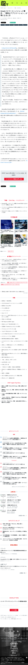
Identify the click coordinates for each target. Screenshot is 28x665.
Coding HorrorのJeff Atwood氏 (9, 48)
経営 (8, 282)
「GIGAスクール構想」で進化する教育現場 (11, 367)
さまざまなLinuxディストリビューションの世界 (12, 303)
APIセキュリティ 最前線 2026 (8, 378)
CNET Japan (13, 618)
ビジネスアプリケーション (10, 284)
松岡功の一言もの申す (6, 305)
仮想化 (2, 284)
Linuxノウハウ (5, 313)
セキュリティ (10, 251)
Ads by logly (25, 292)
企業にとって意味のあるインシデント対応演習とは (13, 344)
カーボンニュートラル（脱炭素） (9, 336)
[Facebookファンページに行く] (10, 631)
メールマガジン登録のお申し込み (14, 179)
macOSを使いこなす (6, 362)
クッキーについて (14, 648)
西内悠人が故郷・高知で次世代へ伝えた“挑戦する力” (13, 291)
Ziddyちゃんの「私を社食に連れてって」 (10, 324)
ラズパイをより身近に (6, 347)
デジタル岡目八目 (5, 308)
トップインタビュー (6, 310)
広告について (14, 650)
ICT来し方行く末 (5, 364)
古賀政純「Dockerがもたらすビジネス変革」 (11, 326)
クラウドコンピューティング (21, 282)
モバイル (17, 284)
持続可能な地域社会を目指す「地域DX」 (10, 338)
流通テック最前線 (5, 373)
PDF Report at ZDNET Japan (8, 321)
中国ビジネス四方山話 (6, 319)
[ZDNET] (4, 3)
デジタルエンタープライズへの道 (9, 328)
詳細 (23, 662)
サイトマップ (14, 655)
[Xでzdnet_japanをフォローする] (14, 631)
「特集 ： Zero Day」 (9, 200)
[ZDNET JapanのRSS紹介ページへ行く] (17, 631)
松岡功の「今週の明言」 (7, 300)
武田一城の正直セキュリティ (8, 357)
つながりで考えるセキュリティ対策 (9, 331)
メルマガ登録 (14, 610)
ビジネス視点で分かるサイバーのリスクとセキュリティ (13, 333)
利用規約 (14, 646)
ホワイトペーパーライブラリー (18, 486)
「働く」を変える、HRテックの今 (9, 359)
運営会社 (14, 653)
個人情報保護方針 (14, 643)
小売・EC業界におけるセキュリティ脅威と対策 (12, 375)
